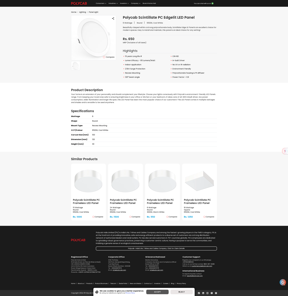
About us (81, 283)
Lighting (82, 12)
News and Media (135, 283)
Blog (172, 283)
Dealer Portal (123, 283)
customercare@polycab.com (202, 266)
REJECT (182, 292)
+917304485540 (188, 262)
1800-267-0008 (209, 264)
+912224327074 (116, 268)
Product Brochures (101, 283)
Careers (165, 283)
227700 (98, 272)
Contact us (148, 283)
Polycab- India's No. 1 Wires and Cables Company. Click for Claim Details (156, 248)
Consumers (100, 3)
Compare (110, 57)
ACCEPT (157, 292)
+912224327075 (153, 268)
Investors (123, 3)
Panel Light (93, 12)
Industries (112, 3)
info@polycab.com (119, 270)
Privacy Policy (181, 283)
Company (134, 3)
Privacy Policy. (130, 293)
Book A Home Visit (149, 3)
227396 (92, 272)
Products (89, 283)
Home (73, 12)
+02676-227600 (83, 272)
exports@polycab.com (195, 276)
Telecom (113, 283)
